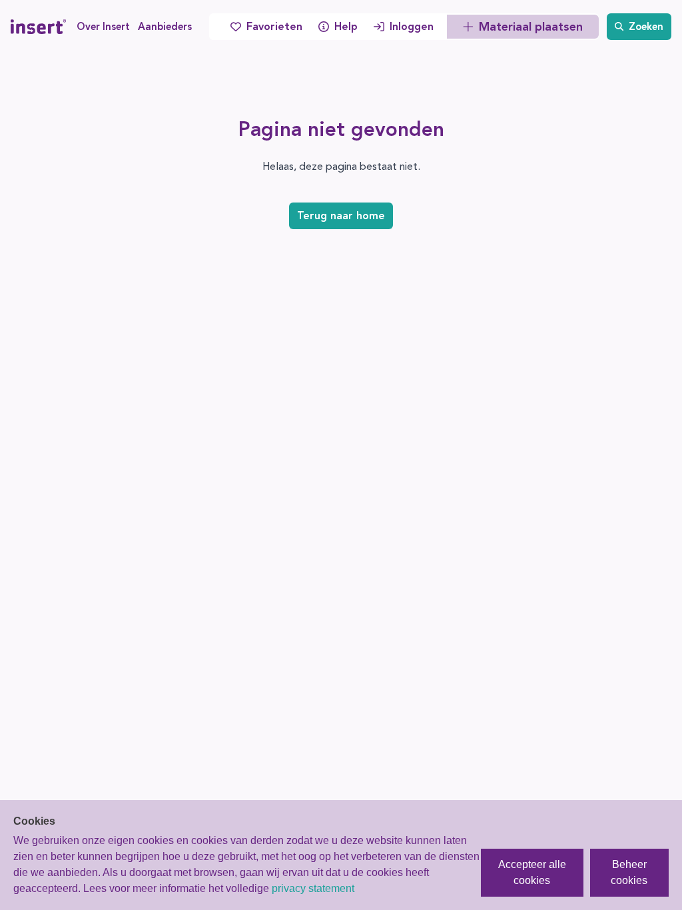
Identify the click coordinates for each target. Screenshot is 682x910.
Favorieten (274, 26)
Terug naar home (341, 215)
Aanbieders (165, 27)
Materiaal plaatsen (531, 26)
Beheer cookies (629, 872)
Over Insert (103, 27)
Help (346, 26)
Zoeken (646, 27)
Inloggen (412, 26)
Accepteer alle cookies (532, 872)
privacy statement (313, 888)
